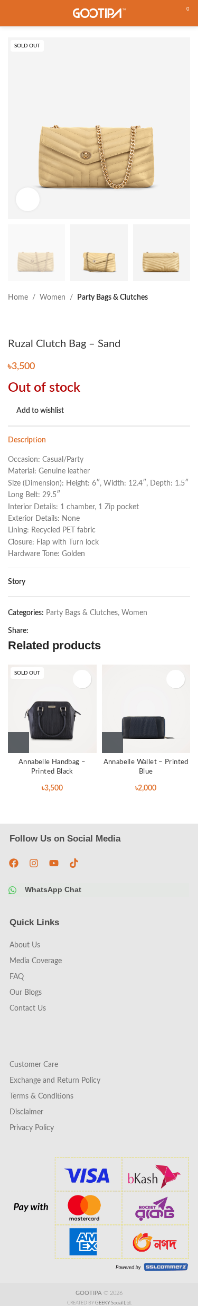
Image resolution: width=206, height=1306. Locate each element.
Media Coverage (36, 961)
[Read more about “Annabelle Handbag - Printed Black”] (18, 742)
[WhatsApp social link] (47, 631)
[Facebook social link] (35, 631)
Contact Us (28, 1008)
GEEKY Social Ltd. (113, 1303)
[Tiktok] (73, 863)
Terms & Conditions (41, 1096)
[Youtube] (53, 863)
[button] (112, 742)
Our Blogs (26, 992)
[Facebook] (13, 863)
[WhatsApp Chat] (12, 890)
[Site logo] (99, 13)
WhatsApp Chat (53, 889)
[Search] (163, 13)
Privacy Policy (32, 1128)
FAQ (17, 977)
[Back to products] (27, 320)
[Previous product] (14, 320)
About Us (25, 945)
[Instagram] (33, 863)
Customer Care (34, 1064)
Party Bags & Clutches (112, 297)
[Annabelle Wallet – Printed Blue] (146, 709)
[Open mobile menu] (12, 13)
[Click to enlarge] (28, 199)
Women (52, 297)
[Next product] (39, 320)
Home (18, 297)
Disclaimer (26, 1112)
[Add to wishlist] (82, 679)
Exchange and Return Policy (55, 1080)
